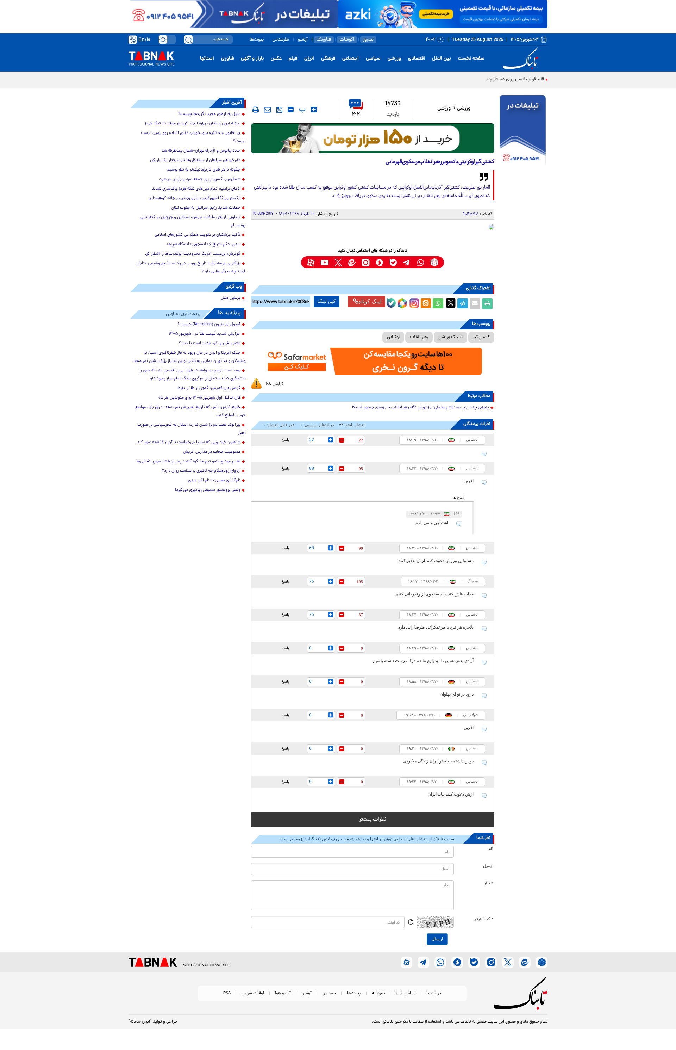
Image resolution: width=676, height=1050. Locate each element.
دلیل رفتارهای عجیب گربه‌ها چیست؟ (209, 114)
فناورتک (324, 39)
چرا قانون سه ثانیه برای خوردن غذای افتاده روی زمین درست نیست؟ (193, 137)
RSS (227, 993)
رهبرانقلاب (419, 337)
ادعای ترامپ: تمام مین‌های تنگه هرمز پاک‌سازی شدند (196, 189)
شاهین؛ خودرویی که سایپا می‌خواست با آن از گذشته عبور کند (188, 442)
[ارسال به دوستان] (475, 303)
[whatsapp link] (420, 262)
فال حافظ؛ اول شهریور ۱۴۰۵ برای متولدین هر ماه (199, 398)
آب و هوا (283, 993)
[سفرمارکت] (372, 361)
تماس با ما (405, 993)
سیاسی (373, 58)
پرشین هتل (230, 298)
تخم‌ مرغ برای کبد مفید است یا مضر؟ (209, 343)
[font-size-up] (314, 110)
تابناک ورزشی (450, 337)
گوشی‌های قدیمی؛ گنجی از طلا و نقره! (208, 388)
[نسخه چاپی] (487, 303)
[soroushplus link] (379, 262)
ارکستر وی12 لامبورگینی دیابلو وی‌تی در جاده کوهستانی (194, 198)
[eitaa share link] (425, 303)
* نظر (488, 884)
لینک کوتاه (370, 301)
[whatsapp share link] (438, 303)
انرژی (309, 58)
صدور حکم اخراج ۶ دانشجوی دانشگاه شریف (203, 244)
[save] (279, 110)
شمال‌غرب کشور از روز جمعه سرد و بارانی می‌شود (199, 179)
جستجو (329, 993)
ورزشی (394, 58)
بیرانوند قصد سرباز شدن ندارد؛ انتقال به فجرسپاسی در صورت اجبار (191, 429)
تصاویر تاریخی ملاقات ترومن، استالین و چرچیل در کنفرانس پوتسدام (193, 221)
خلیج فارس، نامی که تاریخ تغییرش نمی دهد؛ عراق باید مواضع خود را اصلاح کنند (190, 411)
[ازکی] (442, 14)
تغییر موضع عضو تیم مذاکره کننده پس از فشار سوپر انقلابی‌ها (188, 461)
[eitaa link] (352, 262)
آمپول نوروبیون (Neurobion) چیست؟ (208, 324)
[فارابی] (372, 138)
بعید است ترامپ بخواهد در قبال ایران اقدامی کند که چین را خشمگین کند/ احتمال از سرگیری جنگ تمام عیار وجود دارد (192, 375)
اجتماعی (350, 58)
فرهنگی (328, 58)
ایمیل (488, 866)
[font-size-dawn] (290, 110)
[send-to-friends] (267, 110)
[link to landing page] (521, 58)
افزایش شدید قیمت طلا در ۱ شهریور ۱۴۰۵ (204, 334)
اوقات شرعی (253, 993)
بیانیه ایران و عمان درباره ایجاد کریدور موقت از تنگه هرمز (192, 124)
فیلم (293, 58)
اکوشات (347, 39)
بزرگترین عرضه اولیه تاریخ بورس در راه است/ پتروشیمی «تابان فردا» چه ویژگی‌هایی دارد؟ (191, 267)
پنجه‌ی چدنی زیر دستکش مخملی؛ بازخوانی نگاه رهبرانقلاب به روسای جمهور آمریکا (420, 407)
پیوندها (257, 39)
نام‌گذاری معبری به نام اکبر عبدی (214, 480)
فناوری (227, 58)
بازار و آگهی (252, 58)
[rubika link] (434, 262)
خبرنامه (378, 993)
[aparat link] (310, 262)
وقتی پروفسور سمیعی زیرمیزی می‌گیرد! (207, 490)
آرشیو (303, 39)
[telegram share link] (462, 303)
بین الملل (441, 58)
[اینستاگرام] (413, 302)
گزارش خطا (273, 384)
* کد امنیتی (483, 919)
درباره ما (433, 993)
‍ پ (301, 109)
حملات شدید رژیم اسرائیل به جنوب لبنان (205, 208)
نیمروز (368, 39)
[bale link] (393, 262)
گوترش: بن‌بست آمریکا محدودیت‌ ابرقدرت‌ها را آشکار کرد (192, 254)
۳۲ (356, 114)
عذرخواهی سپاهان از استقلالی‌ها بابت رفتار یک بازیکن (195, 160)
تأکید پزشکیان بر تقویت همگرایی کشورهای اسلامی (197, 235)
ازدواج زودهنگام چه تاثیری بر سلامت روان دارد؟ (201, 471)
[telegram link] (406, 262)
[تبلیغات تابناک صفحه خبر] (523, 131)
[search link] (188, 39)
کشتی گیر (481, 337)
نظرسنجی (281, 39)
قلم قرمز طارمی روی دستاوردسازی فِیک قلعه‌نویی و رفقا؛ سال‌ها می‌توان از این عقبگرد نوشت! (452, 79)
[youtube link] (324, 262)
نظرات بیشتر (372, 819)
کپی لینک (327, 301)
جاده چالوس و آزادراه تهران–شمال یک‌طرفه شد (200, 151)
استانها (207, 58)
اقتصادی (416, 58)
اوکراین (393, 337)
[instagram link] (365, 262)
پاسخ (285, 440)
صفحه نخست (471, 58)
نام (491, 849)
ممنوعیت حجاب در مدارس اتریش (211, 452)
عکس (276, 58)
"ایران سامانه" (140, 1022)
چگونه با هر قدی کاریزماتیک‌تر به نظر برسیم (203, 170)
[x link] (338, 262)
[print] (256, 110)
